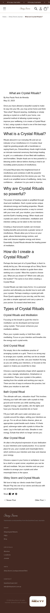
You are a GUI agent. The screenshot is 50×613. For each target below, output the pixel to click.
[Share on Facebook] (10, 494)
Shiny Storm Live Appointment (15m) (15, 571)
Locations (7, 555)
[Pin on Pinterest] (16, 494)
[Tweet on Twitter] (13, 494)
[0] (45, 9)
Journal (6, 558)
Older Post (39, 500)
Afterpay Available (11, 2)
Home (4, 16)
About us (7, 551)
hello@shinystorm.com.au (12, 586)
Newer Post (11, 500)
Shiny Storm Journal (16, 16)
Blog (5, 539)
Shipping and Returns (11, 532)
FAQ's (5, 535)
